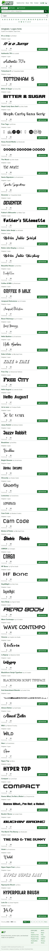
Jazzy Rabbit (6, 425)
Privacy (43, 941)
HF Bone (4, 566)
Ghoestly (4, 478)
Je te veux (5, 407)
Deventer (4, 195)
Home (32, 932)
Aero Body (5, 602)
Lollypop (4, 655)
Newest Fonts (35, 936)
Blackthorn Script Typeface (11, 672)
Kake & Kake (6, 354)
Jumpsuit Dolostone (9, 301)
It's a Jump (5, 36)
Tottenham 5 (6, 71)
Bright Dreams (6, 460)
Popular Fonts (35, 938)
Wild (3, 725)
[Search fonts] (46, 11)
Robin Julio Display (9, 248)
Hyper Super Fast (8, 867)
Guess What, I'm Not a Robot (12, 796)
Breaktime (5, 442)
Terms (42, 943)
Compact (4, 778)
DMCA (43, 938)
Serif (32, 943)
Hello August (6, 389)
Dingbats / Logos (6, 39)
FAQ (31, 3)
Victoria (4, 637)
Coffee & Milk (6, 283)
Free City (4, 372)
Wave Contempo (7, 619)
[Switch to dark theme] (44, 3)
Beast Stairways (7, 319)
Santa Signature (7, 177)
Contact (36, 3)
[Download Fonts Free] (7, 3)
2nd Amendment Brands (10, 690)
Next (45, 922)
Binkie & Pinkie (7, 531)
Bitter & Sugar (6, 89)
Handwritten (34, 941)
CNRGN (4, 549)
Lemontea (5, 496)
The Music (5, 159)
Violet (3, 849)
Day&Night (5, 584)
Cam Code (5, 513)
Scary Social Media (8, 142)
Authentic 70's (6, 53)
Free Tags (5, 124)
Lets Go (4, 902)
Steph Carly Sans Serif (10, 106)
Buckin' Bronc (6, 814)
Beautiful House (7, 266)
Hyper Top (5, 761)
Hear (3, 743)
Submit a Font (20, 3)
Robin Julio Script (8, 230)
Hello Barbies (6, 336)
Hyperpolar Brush (8, 885)
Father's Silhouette (8, 212)
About (27, 3)
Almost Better (6, 708)
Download (43, 49)
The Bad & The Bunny (9, 832)
